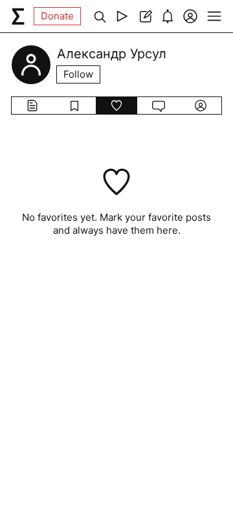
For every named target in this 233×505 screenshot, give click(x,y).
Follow (78, 74)
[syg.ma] (18, 16)
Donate (57, 16)
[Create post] (144, 16)
